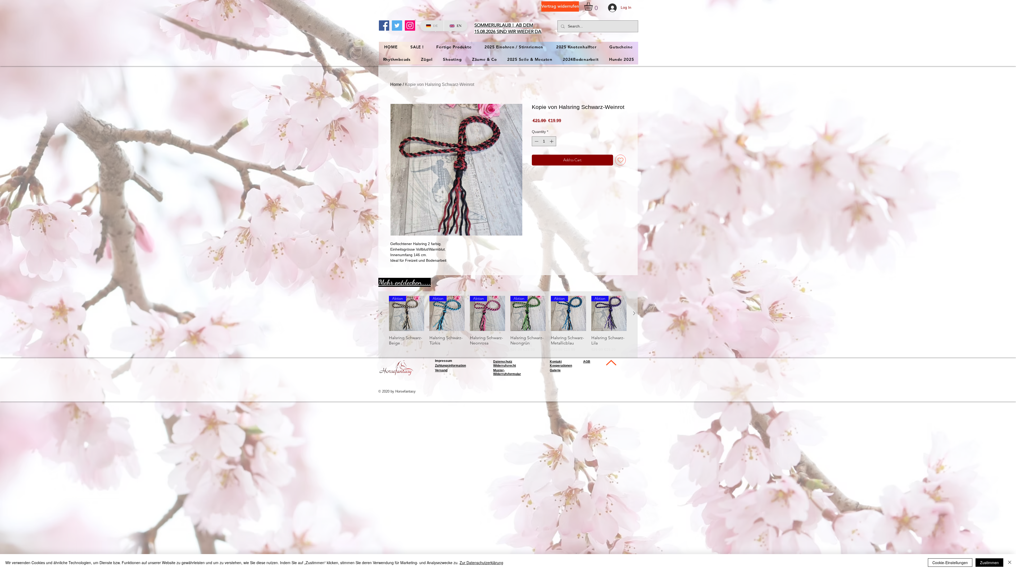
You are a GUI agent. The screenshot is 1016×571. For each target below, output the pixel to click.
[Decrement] (536, 141)
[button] (593, 6)
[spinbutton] (544, 141)
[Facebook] (384, 25)
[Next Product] (634, 313)
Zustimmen (989, 562)
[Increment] (552, 141)
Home (396, 84)
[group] (507, 324)
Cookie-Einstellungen (950, 562)
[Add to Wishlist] (620, 160)
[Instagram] (410, 25)
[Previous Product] (381, 313)
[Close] (1009, 562)
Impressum (443, 361)
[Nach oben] (611, 362)
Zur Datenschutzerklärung (481, 562)
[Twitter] (397, 25)
